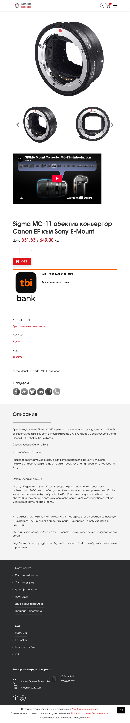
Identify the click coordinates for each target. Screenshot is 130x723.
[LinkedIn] (40, 391)
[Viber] (48, 391)
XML (17, 654)
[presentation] (17, 125)
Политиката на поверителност (89, 713)
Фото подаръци (25, 582)
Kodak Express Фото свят (36, 681)
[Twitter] (32, 391)
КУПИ (24, 261)
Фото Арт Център (27, 575)
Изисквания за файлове (29, 603)
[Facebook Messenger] (24, 391)
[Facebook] (16, 391)
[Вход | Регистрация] (102, 5)
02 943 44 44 (67, 676)
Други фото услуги (26, 589)
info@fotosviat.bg (31, 687)
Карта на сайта (25, 647)
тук (89, 717)
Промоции (21, 596)
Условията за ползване (84, 709)
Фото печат (23, 568)
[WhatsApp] (56, 391)
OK (121, 710)
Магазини (21, 633)
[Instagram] (23, 698)
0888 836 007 (68, 681)
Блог (17, 625)
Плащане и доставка (28, 611)
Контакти (21, 640)
